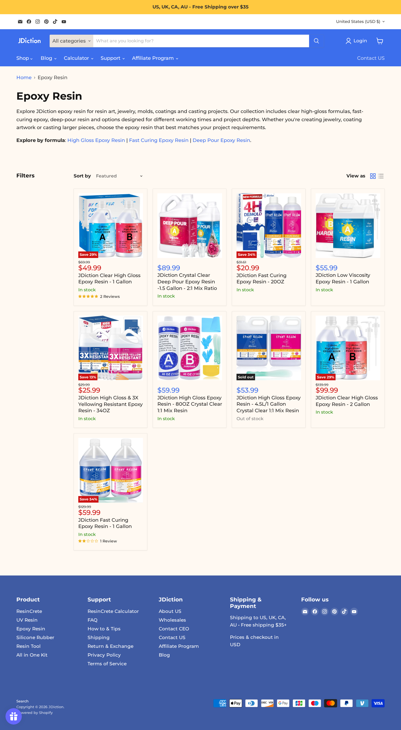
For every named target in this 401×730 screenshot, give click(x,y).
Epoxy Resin (30, 628)
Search (22, 701)
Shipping (99, 637)
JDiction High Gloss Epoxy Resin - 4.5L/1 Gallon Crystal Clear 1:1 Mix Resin (269, 404)
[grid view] (373, 176)
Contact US (371, 58)
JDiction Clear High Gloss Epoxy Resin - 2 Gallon (347, 401)
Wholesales (172, 620)
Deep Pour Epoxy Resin (221, 140)
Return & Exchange (110, 646)
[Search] (316, 41)
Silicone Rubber (35, 637)
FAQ (92, 620)
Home (24, 78)
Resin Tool (28, 646)
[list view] (381, 176)
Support (111, 58)
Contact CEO (174, 628)
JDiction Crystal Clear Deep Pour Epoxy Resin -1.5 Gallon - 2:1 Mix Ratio (187, 281)
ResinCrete (29, 611)
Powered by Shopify (34, 712)
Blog (47, 58)
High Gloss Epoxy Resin (96, 140)
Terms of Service (107, 663)
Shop (23, 58)
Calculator (77, 58)
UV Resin (27, 620)
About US (170, 611)
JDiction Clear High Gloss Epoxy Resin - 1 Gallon (109, 278)
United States (358, 21)
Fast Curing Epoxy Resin (158, 140)
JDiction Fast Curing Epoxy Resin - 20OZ (261, 278)
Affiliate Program (153, 58)
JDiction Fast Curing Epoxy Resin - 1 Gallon (105, 523)
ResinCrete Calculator (113, 611)
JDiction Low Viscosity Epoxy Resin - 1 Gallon (343, 278)
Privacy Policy (104, 655)
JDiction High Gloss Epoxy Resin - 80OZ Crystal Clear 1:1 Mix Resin (189, 404)
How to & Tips (104, 628)
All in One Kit (31, 655)
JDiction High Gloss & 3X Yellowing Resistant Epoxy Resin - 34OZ (110, 404)
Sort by (82, 176)
